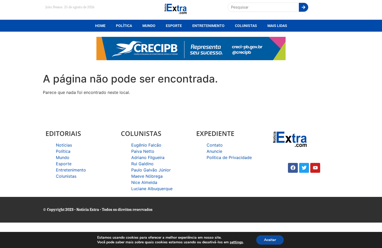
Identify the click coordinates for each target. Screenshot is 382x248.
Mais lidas (277, 26)
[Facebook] (293, 168)
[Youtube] (315, 168)
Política (124, 26)
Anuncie (214, 151)
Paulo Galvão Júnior (151, 170)
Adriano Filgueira (147, 157)
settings (236, 242)
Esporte (174, 26)
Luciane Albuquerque (152, 188)
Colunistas (246, 26)
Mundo (148, 26)
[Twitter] (304, 168)
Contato (215, 145)
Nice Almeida (144, 182)
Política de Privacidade (229, 157)
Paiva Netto (142, 151)
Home (100, 26)
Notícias (64, 145)
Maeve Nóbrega (147, 176)
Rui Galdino (142, 163)
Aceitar (270, 239)
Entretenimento (208, 26)
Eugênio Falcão (146, 145)
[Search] (303, 7)
